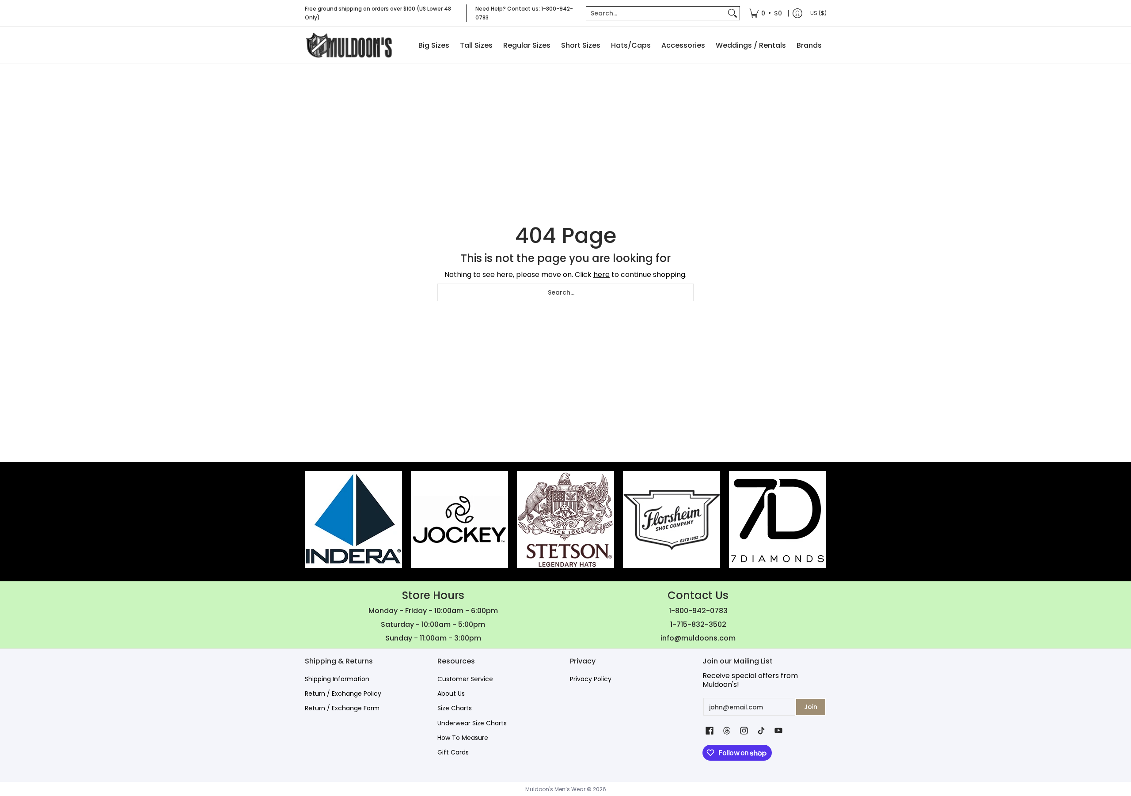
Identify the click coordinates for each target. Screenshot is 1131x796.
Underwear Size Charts (472, 723)
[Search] (732, 13)
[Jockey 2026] (459, 519)
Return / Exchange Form (342, 708)
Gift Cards (453, 752)
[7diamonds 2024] (777, 519)
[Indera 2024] (353, 519)
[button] (709, 731)
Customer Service (465, 679)
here (601, 274)
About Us (451, 693)
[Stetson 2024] (565, 519)
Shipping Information (337, 679)
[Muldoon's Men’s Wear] (349, 45)
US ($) (818, 13)
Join (810, 706)
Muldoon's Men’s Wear (555, 789)
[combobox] (655, 13)
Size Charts (454, 708)
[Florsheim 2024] (671, 519)
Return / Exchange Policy (343, 693)
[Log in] (797, 13)
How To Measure (462, 737)
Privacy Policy (590, 679)
